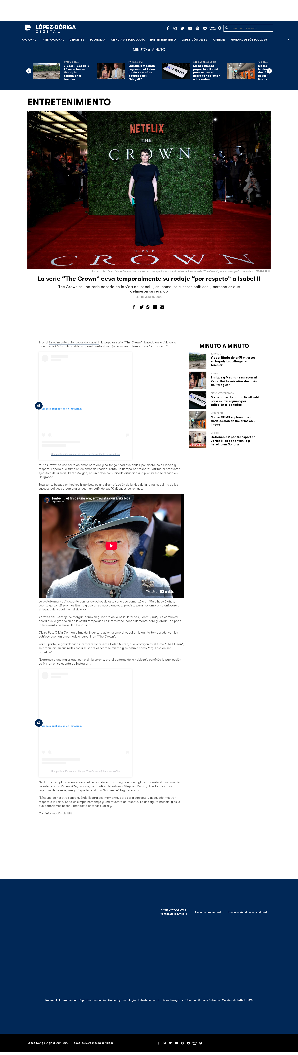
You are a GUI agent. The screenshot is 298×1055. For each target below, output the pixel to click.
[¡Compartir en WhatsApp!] (148, 307)
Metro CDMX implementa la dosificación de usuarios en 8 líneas (233, 420)
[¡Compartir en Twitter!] (142, 307)
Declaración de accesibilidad (248, 912)
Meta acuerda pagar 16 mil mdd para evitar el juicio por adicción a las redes (206, 72)
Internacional (53, 39)
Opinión (219, 39)
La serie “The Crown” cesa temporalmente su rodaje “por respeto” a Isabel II (149, 278)
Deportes (76, 39)
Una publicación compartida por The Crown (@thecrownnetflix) (85, 454)
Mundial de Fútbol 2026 (249, 39)
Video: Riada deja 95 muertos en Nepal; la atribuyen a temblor (76, 72)
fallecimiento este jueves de (74, 342)
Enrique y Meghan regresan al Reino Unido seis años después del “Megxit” (141, 72)
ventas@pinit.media (174, 913)
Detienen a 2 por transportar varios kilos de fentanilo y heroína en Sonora (233, 440)
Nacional (29, 39)
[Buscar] (293, 40)
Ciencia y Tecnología (128, 39)
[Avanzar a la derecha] (288, 40)
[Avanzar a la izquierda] (28, 71)
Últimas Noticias (209, 1000)
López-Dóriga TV (194, 39)
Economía (97, 39)
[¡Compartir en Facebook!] (134, 307)
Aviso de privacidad (208, 912)
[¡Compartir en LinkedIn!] (155, 307)
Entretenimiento (163, 39)
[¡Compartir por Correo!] (162, 307)
